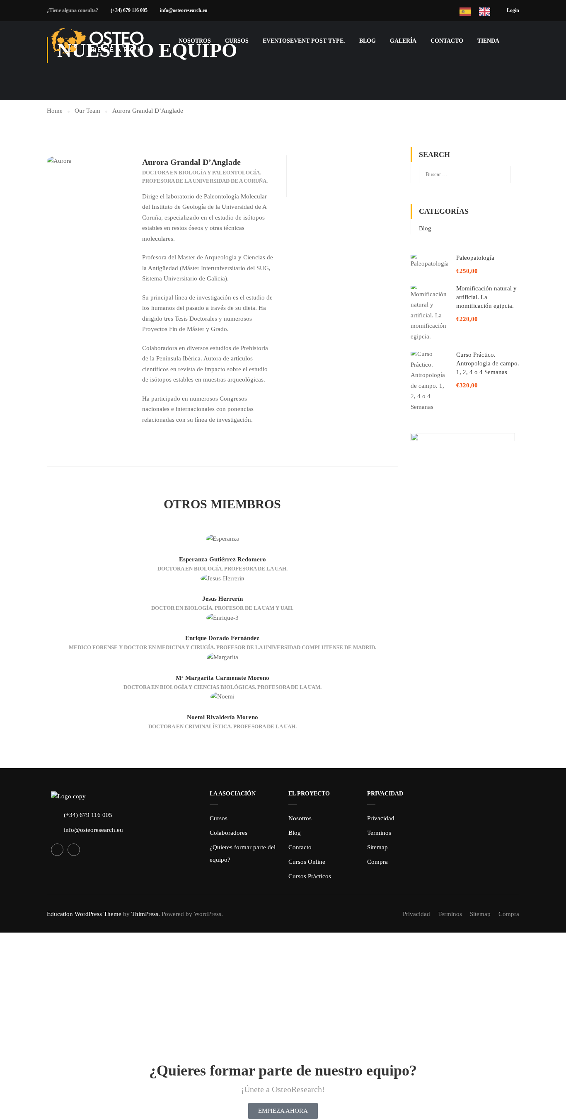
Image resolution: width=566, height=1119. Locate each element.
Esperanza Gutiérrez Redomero (222, 559)
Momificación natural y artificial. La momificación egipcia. (486, 297)
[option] (486, 11)
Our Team (87, 110)
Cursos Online (306, 861)
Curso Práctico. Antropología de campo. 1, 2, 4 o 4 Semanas (487, 363)
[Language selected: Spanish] (483, 10)
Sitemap (377, 847)
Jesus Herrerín (222, 598)
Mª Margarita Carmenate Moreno (222, 677)
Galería (403, 41)
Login (513, 10)
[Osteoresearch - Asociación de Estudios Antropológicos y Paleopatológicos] (98, 40)
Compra (377, 861)
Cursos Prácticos (309, 876)
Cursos (237, 41)
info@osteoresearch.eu (184, 10)
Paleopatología (475, 257)
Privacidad (380, 818)
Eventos (304, 41)
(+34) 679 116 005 (129, 10)
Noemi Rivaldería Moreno (222, 717)
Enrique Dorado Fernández (222, 638)
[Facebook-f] (57, 849)
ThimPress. (145, 914)
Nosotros (300, 818)
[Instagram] (74, 849)
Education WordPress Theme (84, 914)
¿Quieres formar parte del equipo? (243, 853)
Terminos (379, 832)
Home (55, 110)
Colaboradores (228, 832)
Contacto (447, 41)
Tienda (488, 41)
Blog (367, 41)
